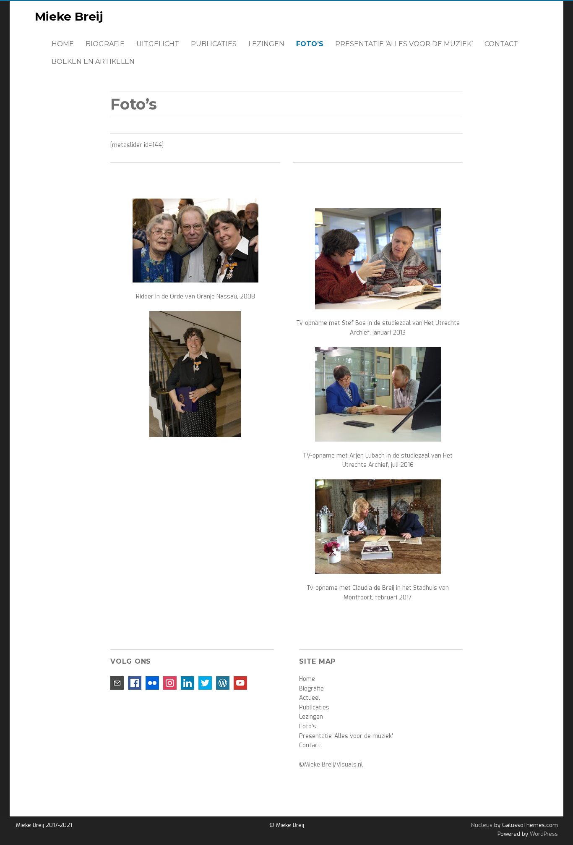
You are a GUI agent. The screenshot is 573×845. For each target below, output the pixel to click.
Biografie (105, 44)
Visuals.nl (349, 765)
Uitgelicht (157, 44)
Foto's (307, 726)
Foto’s (309, 44)
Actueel (309, 698)
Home (63, 44)
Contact (501, 44)
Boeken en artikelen (93, 61)
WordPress (543, 833)
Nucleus (481, 825)
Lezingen (266, 44)
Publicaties (214, 44)
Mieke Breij (69, 16)
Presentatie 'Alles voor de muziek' (346, 736)
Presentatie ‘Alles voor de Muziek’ (404, 44)
